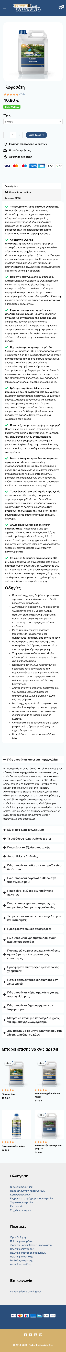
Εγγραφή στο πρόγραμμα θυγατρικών (31, 1198)
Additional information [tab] (18, 192)
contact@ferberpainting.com (26, 1291)
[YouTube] (40, 1334)
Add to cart (36, 135)
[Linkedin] (35, 1334)
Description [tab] (11, 186)
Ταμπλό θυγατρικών (21, 1202)
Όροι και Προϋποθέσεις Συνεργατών (31, 1245)
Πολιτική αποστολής (21, 1256)
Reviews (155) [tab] (13, 198)
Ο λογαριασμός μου (21, 1186)
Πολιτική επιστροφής (22, 1248)
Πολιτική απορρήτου (21, 1241)
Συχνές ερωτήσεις (20, 1210)
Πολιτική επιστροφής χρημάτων (28, 1252)
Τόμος (7, 115)
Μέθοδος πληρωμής (21, 1260)
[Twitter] (30, 1334)
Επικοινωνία (17, 1206)
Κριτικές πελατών (20, 1194)
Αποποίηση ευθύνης (21, 1264)
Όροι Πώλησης (18, 1237)
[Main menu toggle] (4, 8)
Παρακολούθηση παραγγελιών (27, 1190)
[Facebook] (25, 1334)
